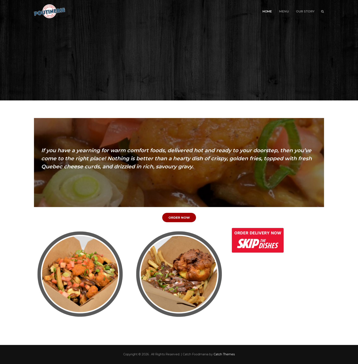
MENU (284, 11)
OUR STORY (305, 11)
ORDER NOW (179, 217)
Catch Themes (224, 354)
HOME (267, 11)
